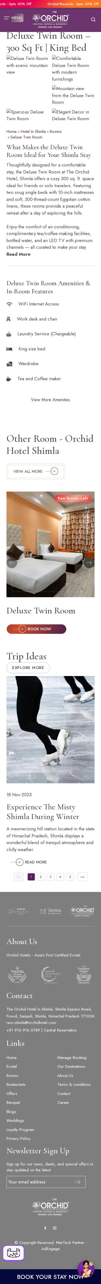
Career (63, 1102)
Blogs (11, 1112)
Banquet (13, 1102)
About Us (65, 1076)
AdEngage (50, 1249)
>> (83, 876)
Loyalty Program (20, 1130)
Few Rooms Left (73, 498)
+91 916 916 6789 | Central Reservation (41, 1030)
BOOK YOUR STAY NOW (50, 1276)
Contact (63, 1094)
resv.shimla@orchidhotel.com (31, 1023)
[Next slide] (89, 562)
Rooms (56, 131)
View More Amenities (50, 400)
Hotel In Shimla (33, 131)
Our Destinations (71, 1066)
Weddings (15, 1120)
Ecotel (11, 1066)
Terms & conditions (74, 1084)
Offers (11, 1094)
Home (11, 131)
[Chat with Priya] (86, 1269)
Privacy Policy (18, 1138)
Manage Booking (71, 1058)
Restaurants (16, 1084)
